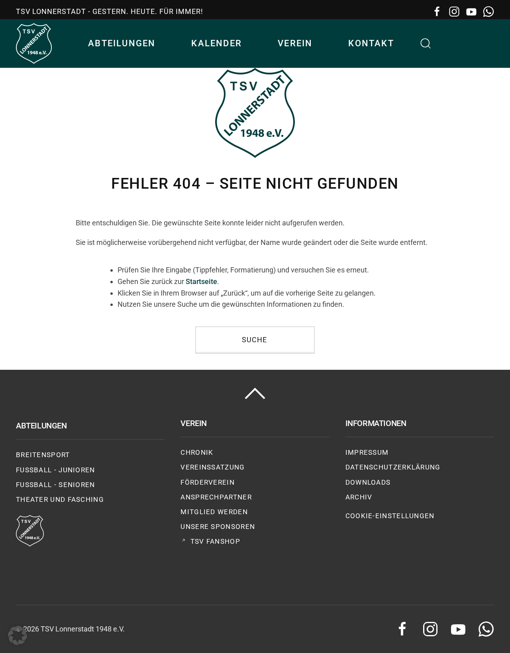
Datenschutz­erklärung (393, 467)
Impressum (367, 452)
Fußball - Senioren (55, 485)
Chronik (196, 452)
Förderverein (207, 482)
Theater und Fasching (60, 499)
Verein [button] (295, 43)
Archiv (359, 497)
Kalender (216, 43)
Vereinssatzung (212, 467)
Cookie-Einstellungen (390, 516)
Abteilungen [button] (121, 43)
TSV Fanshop (215, 541)
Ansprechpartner (216, 497)
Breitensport (43, 455)
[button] (426, 43)
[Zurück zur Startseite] (34, 43)
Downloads (368, 482)
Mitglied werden (214, 512)
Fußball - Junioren (55, 470)
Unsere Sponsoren (217, 527)
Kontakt (371, 43)
